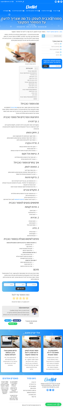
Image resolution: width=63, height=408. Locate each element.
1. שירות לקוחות (32, 91)
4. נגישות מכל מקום (31, 80)
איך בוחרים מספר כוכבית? (30, 82)
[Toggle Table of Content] (35, 68)
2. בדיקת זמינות (32, 85)
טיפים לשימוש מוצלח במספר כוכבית (28, 97)
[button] (17, 320)
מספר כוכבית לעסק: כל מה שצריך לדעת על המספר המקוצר (31, 352)
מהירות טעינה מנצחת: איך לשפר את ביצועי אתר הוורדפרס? (14, 397)
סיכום (35, 99)
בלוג (61, 32)
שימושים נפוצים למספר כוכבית (29, 89)
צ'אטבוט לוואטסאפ (19, 199)
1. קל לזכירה (32, 74)
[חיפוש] (43, 36)
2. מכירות (33, 93)
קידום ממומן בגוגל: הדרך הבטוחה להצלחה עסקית (10, 352)
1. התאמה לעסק (32, 84)
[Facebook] (61, 2)
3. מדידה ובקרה (32, 78)
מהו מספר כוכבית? (32, 71)
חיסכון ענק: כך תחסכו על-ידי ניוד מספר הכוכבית (53, 352)
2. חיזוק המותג (32, 76)
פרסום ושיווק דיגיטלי (52, 32)
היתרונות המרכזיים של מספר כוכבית (28, 73)
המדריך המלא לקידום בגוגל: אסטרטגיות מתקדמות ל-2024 (4, 390)
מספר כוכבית (14, 107)
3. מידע (33, 95)
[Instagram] (59, 2)
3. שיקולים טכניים (31, 87)
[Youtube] (56, 2)
